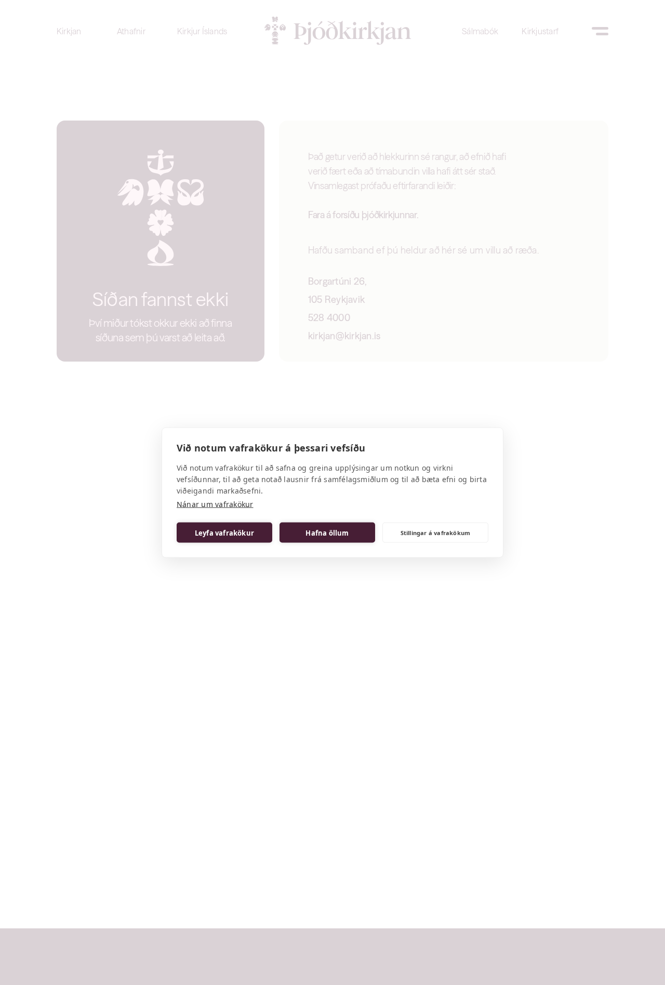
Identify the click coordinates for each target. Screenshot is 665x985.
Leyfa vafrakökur (224, 532)
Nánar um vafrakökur (215, 504)
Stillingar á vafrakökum (436, 532)
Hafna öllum (327, 532)
